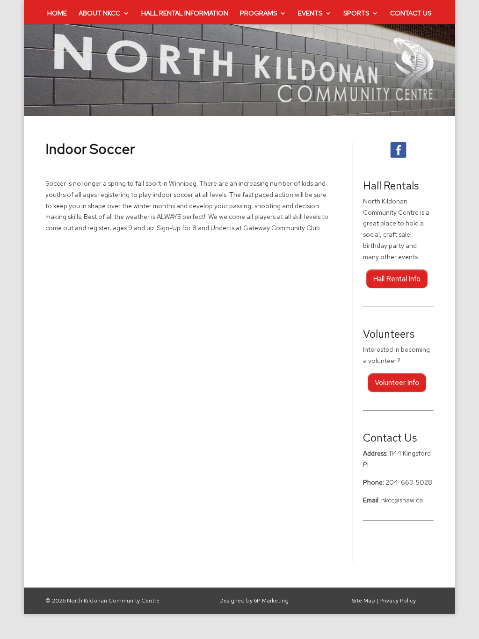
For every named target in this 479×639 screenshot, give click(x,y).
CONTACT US (410, 13)
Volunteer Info (397, 382)
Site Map (363, 600)
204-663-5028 (408, 482)
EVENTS (310, 13)
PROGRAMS (258, 13)
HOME (57, 13)
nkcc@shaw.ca (402, 500)
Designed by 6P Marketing (254, 600)
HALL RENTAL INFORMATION (184, 13)
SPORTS (356, 13)
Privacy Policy (397, 600)
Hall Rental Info (397, 278)
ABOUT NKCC (99, 13)
